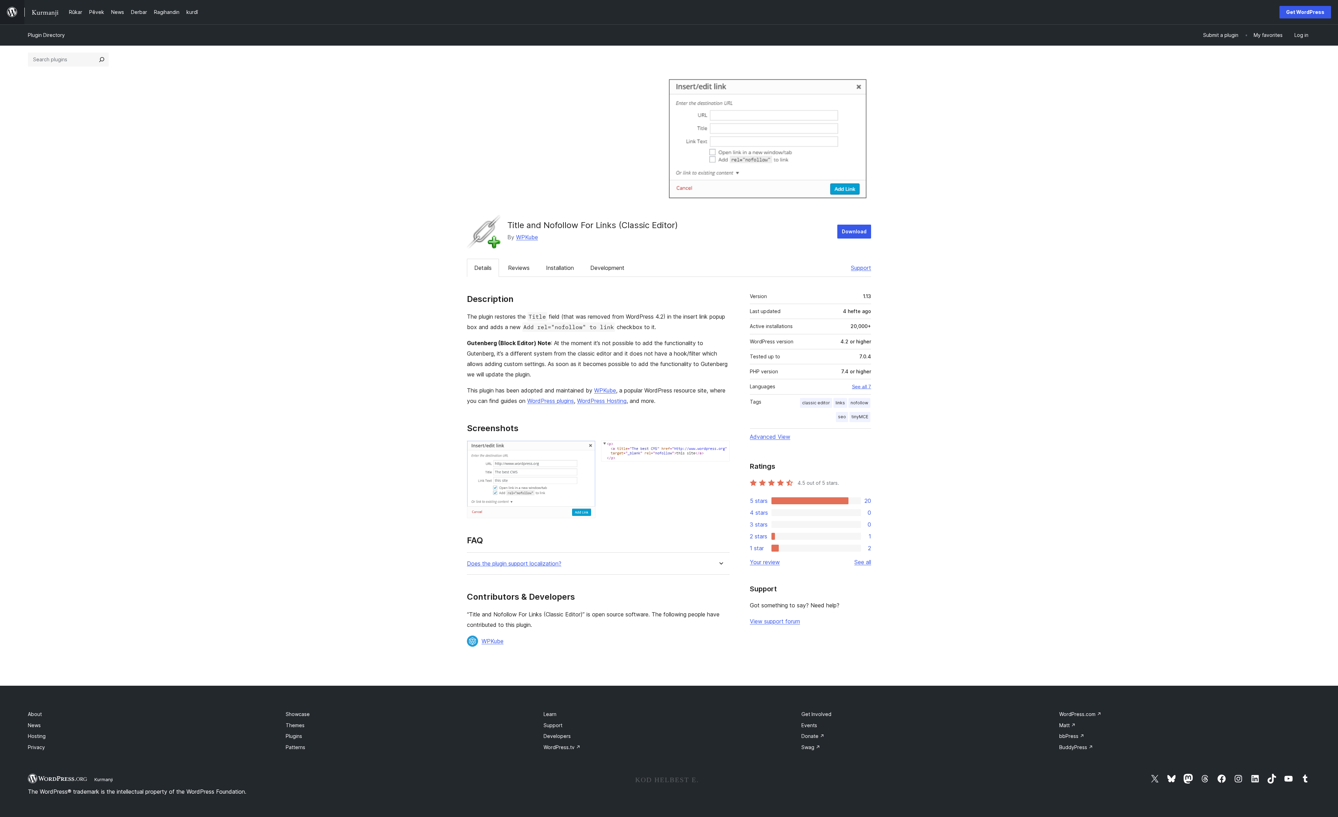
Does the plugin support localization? (514, 563)
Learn (550, 714)
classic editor (816, 402)
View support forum (775, 621)
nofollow (859, 402)
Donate (812, 736)
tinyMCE (860, 416)
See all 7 (861, 386)
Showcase (298, 714)
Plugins (294, 736)
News (34, 725)
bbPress (1071, 736)
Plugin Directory (46, 35)
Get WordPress (1305, 12)
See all (862, 562)
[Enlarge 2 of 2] (720, 449)
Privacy (36, 747)
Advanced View (770, 436)
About (35, 714)
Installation (560, 267)
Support (861, 267)
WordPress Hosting (601, 400)
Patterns (295, 747)
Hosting (37, 736)
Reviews (519, 267)
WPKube (527, 237)
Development (607, 267)
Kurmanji (103, 779)
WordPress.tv (562, 747)
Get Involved (816, 714)
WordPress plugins (550, 400)
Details (483, 267)
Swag (810, 747)
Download (854, 231)
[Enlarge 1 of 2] (586, 449)
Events (809, 725)
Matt (1067, 725)
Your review (765, 562)
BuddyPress (1076, 747)
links (840, 402)
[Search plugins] (102, 60)
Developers (557, 736)
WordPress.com (1080, 714)
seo (842, 416)
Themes (295, 725)
